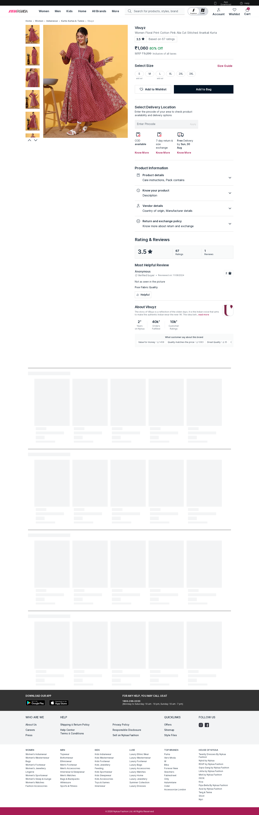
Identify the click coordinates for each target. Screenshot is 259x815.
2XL (181, 73)
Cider (167, 786)
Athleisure (65, 782)
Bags (28, 761)
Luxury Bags (136, 764)
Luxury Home (136, 775)
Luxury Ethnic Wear (139, 754)
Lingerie (30, 772)
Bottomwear (66, 757)
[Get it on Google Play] (35, 703)
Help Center (67, 729)
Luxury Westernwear (140, 757)
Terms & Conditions (72, 733)
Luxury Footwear (138, 761)
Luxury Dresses (138, 786)
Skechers (169, 772)
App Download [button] (226, 3)
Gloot (201, 796)
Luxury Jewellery (138, 779)
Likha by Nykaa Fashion (211, 771)
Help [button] (247, 3)
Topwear (64, 754)
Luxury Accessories (140, 768)
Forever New (171, 768)
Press (29, 735)
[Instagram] (202, 725)
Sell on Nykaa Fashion (126, 735)
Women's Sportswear (37, 775)
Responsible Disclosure (127, 729)
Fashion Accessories (36, 786)
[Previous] (29, 140)
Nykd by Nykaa (206, 760)
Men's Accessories (70, 768)
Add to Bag (203, 89)
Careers (30, 729)
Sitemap (169, 729)
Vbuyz (140, 28)
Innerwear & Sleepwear (72, 772)
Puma (167, 754)
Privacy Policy (121, 724)
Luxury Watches (138, 772)
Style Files (170, 735)
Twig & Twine (205, 792)
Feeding (99, 768)
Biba (166, 764)
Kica (201, 781)
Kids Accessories (104, 779)
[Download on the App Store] (59, 703)
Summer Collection (139, 782)
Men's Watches (68, 775)
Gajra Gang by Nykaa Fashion (214, 767)
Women (39, 21)
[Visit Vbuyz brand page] (227, 310)
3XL (191, 73)
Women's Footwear (35, 764)
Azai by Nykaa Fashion (210, 788)
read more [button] (203, 314)
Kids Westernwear (104, 757)
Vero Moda (170, 757)
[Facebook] (208, 725)
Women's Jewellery (36, 768)
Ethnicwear (66, 761)
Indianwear (52, 21)
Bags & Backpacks (69, 779)
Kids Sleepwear (103, 775)
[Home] (17, 11)
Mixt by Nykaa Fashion (210, 774)
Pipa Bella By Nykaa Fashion (213, 785)
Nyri (201, 799)
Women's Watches (35, 782)
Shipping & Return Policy (75, 724)
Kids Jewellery (102, 764)
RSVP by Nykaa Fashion (211, 764)
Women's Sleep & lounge (38, 779)
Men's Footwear (68, 764)
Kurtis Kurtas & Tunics (72, 21)
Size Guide (224, 66)
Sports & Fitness (68, 786)
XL (170, 73)
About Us (31, 724)
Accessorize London (175, 789)
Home (29, 21)
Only (166, 779)
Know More (142, 152)
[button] (197, 11)
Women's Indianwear (36, 754)
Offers (168, 724)
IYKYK (202, 778)
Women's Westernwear (37, 757)
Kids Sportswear (103, 772)
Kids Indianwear (103, 754)
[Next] (36, 140)
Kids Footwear (102, 761)
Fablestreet (170, 775)
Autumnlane (170, 782)
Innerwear (100, 786)
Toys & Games (102, 782)
